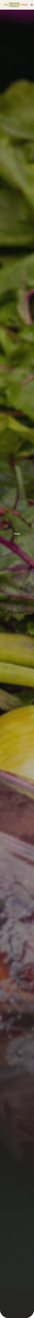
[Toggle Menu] (32, 5)
